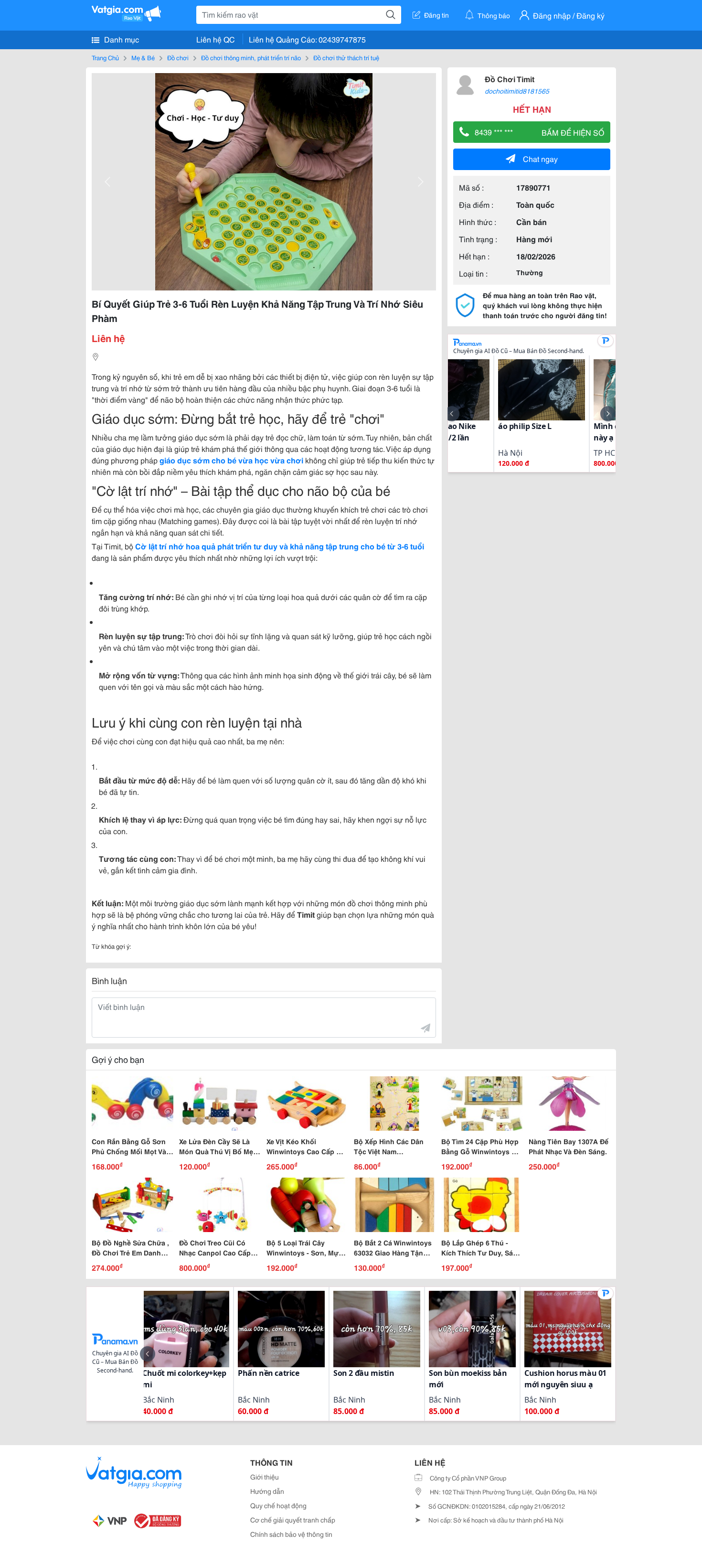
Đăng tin (436, 15)
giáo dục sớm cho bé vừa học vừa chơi (231, 459)
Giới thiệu (264, 1476)
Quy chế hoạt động (278, 1505)
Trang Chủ (105, 57)
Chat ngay (540, 158)
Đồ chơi (178, 57)
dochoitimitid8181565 (517, 91)
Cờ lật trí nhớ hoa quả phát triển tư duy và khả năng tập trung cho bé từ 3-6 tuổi (279, 545)
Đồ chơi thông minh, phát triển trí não (251, 57)
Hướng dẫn (267, 1491)
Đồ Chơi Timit (509, 78)
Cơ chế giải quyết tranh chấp (292, 1519)
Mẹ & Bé (143, 57)
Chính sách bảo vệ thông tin (291, 1534)
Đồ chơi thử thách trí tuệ (346, 57)
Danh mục (120, 38)
